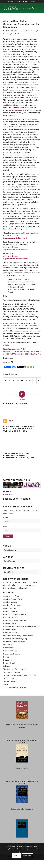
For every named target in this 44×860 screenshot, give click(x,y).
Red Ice (6, 657)
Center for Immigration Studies (14, 614)
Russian (7, 588)
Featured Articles (31, 31)
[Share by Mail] (39, 381)
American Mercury (10, 602)
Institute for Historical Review (14, 642)
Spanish (16, 588)
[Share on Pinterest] (18, 381)
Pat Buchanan (8, 648)
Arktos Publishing (9, 608)
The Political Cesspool (11, 672)
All (4, 582)
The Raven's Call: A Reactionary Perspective (19, 675)
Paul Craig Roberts (10, 651)
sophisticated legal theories (14, 105)
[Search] (32, 8)
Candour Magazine (10, 611)
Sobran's (6, 666)
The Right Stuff (8, 678)
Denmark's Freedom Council (13, 629)
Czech (10, 582)
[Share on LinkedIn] (22, 381)
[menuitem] (14, 1)
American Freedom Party (12, 599)
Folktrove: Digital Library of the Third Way (18, 636)
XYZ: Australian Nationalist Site (14, 687)
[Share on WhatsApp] (14, 381)
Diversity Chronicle (10, 632)
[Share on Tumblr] (26, 381)
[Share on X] (10, 381)
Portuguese (30, 585)
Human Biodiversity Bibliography (15, 639)
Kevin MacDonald (16, 34)
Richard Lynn (8, 660)
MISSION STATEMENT (14, 1)
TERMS (25, 1)
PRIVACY (32, 1)
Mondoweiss (8, 645)
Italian (13, 585)
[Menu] (38, 8)
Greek (6, 585)
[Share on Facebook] (5, 381)
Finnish (18, 582)
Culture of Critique (10, 256)
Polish (20, 585)
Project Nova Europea (11, 654)
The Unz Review (9, 681)
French (26, 582)
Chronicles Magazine (11, 617)
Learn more (27, 855)
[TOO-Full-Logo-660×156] (18, 8)
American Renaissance (12, 605)
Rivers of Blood (9, 663)
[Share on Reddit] (34, 381)
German (34, 582)
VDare (5, 684)
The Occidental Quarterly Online (15, 669)
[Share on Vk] (30, 381)
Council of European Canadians (15, 620)
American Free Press (11, 596)
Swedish (25, 588)
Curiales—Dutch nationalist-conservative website (21, 626)
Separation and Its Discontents (15, 238)
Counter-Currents (9, 623)
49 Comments (18, 31)
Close (16, 855)
